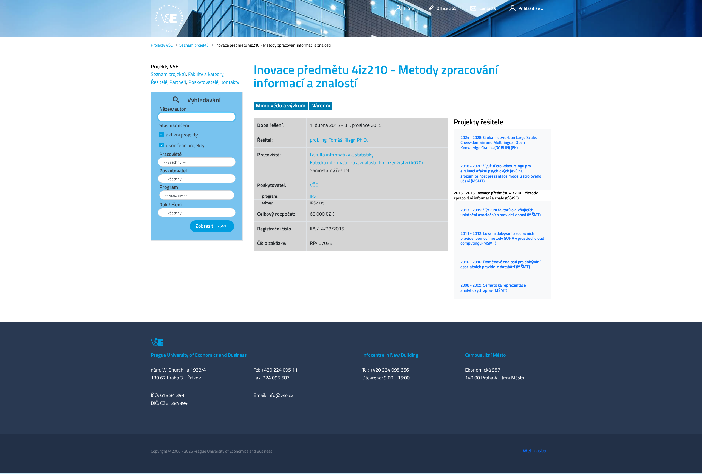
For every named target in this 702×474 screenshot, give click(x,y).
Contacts (487, 8)
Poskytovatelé (203, 82)
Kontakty (229, 82)
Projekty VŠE (162, 45)
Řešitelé (159, 82)
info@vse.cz (280, 395)
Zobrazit (211, 226)
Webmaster (535, 450)
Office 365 (447, 8)
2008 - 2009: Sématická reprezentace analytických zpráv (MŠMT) (493, 287)
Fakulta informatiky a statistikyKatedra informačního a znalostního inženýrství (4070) (366, 158)
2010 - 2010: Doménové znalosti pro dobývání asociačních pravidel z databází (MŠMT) (500, 264)
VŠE (314, 185)
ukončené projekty (185, 145)
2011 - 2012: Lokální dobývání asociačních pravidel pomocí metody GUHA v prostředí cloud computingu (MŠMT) (502, 238)
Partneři (177, 82)
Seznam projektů (194, 45)
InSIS (409, 8)
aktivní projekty (182, 134)
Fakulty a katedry (205, 74)
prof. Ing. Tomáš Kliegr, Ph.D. (339, 140)
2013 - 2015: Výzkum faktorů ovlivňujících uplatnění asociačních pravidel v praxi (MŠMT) (500, 212)
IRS (313, 196)
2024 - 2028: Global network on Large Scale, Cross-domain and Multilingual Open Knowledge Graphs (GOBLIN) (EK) (498, 142)
